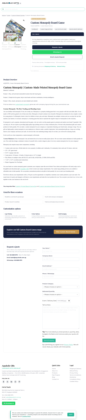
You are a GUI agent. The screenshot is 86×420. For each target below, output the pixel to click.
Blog (53, 377)
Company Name (47, 256)
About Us (55, 371)
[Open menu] (20, 3)
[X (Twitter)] (7, 381)
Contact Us (55, 379)
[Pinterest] (19, 381)
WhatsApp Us (57, 52)
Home (54, 368)
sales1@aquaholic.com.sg (18, 257)
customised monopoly (22, 104)
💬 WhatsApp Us (9, 403)
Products (54, 373)
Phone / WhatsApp (48, 273)
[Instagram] (15, 381)
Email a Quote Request (57, 57)
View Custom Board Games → (66, 232)
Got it (70, 414)
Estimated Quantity (48, 291)
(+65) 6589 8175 (8, 395)
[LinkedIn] (11, 381)
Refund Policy (61, 66)
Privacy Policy (68, 344)
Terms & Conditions (75, 375)
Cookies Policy (74, 381)
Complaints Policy (75, 379)
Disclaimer (73, 377)
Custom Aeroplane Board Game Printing (52, 186)
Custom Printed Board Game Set (25, 186)
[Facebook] (3, 381)
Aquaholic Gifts (24, 169)
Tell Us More (46, 305)
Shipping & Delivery (50, 66)
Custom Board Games (38, 18)
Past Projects (56, 375)
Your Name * (46, 248)
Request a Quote (57, 47)
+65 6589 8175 (13, 255)
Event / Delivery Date (49, 301)
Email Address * (47, 266)
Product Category (47, 283)
